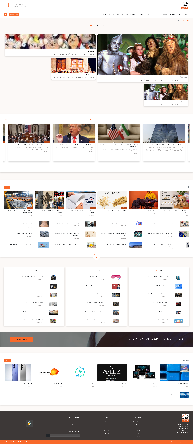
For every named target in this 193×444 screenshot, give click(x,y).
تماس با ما (103, 14)
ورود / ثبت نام (14, 14)
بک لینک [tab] (7, 361)
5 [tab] (100, 166)
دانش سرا (172, 14)
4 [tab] (97, 166)
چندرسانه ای (163, 14)
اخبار (180, 14)
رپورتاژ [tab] (7, 188)
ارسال (48, 435)
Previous (191, 144)
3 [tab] (95, 166)
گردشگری (140, 14)
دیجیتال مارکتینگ (151, 14)
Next (1, 144)
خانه (186, 14)
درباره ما (111, 14)
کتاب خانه (120, 14)
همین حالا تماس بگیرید (21, 339)
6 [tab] (102, 166)
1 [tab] (91, 166)
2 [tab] (93, 166)
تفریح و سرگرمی (130, 14)
